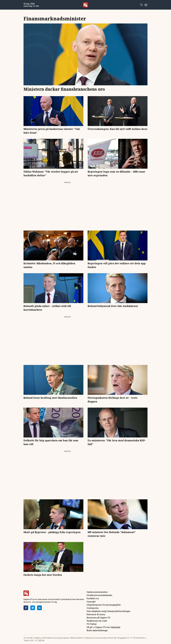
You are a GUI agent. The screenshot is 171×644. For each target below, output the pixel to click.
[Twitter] (32, 607)
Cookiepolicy (93, 608)
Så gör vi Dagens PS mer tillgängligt (103, 627)
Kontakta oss (93, 598)
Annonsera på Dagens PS (98, 617)
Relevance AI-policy (96, 614)
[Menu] (145, 5)
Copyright (91, 601)
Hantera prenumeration (97, 592)
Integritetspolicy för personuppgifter (104, 605)
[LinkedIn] (39, 607)
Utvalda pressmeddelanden (99, 595)
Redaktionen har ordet (97, 621)
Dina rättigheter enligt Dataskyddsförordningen (108, 611)
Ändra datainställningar (97, 630)
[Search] (141, 5)
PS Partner (92, 624)
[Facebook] (26, 607)
